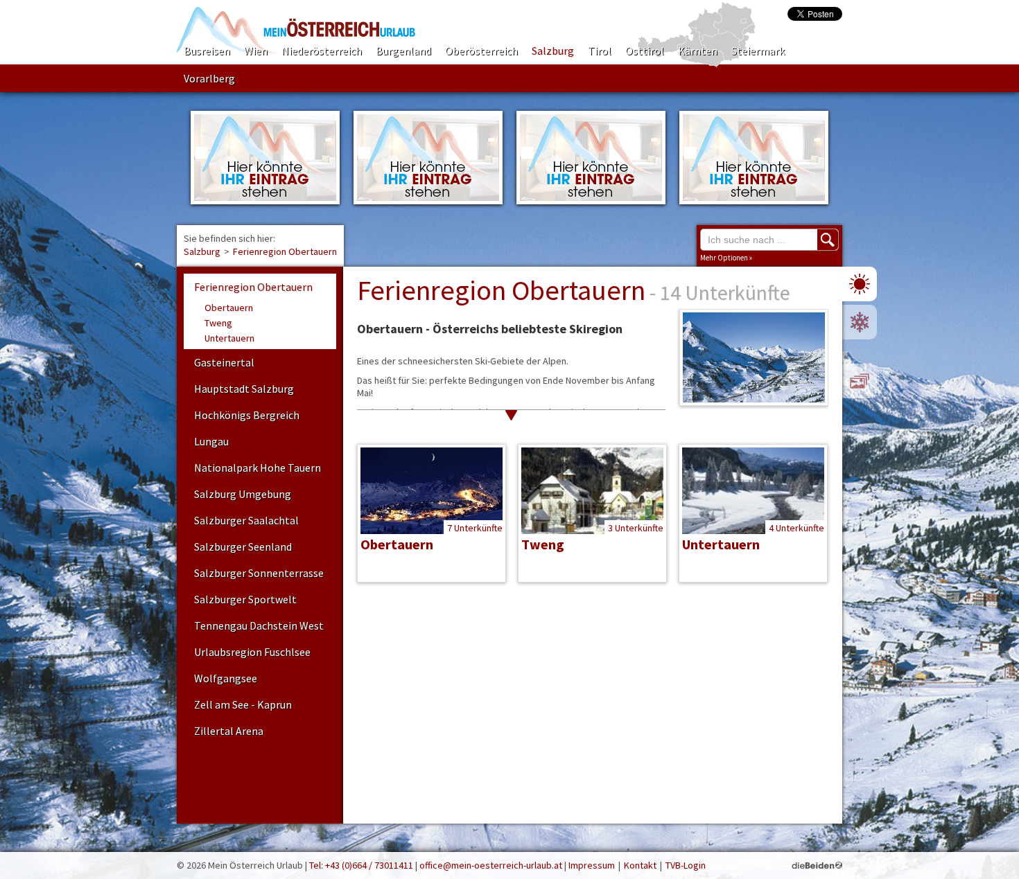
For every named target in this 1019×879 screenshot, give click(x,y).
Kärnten (697, 50)
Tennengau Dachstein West (259, 625)
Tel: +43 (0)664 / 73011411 (361, 865)
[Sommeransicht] (859, 284)
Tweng (218, 323)
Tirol (599, 50)
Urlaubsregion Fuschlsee (252, 652)
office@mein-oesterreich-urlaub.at (490, 865)
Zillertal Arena (228, 731)
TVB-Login (685, 865)
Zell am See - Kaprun (243, 704)
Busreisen (207, 50)
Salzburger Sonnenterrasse (259, 573)
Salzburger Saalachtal (246, 520)
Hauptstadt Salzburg (244, 389)
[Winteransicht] (859, 322)
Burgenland (403, 50)
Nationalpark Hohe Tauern (257, 467)
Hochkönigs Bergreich (246, 415)
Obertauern (228, 307)
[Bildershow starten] (859, 381)
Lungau (211, 441)
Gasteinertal (224, 362)
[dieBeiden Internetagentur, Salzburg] (817, 865)
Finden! (827, 239)
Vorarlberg (209, 78)
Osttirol (644, 50)
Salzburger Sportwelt (245, 599)
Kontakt (640, 865)
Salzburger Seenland (243, 546)
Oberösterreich (481, 50)
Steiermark (758, 50)
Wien (256, 50)
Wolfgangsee (225, 678)
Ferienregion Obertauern (285, 251)
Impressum (591, 865)
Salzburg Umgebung (242, 494)
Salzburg (553, 50)
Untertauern (229, 338)
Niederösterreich (321, 50)
